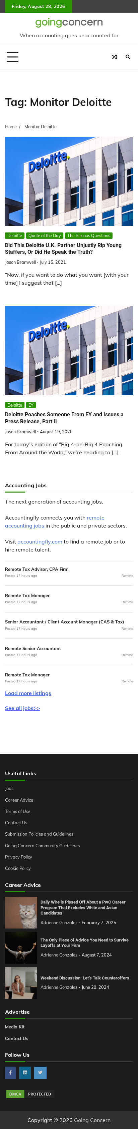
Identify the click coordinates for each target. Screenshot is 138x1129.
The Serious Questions (88, 235)
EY (30, 405)
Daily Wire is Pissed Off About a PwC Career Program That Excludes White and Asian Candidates (83, 908)
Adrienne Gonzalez (59, 922)
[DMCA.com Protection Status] (30, 1097)
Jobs (9, 788)
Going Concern (92, 1120)
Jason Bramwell (20, 262)
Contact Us (16, 822)
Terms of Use (17, 811)
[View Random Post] (115, 57)
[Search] (128, 57)
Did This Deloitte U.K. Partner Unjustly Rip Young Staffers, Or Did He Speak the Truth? (63, 248)
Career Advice (19, 800)
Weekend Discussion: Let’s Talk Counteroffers (85, 977)
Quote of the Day (44, 235)
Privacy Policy (18, 857)
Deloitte (14, 235)
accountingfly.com (39, 541)
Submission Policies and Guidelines (39, 834)
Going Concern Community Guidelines (42, 845)
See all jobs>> (22, 708)
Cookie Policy (18, 868)
